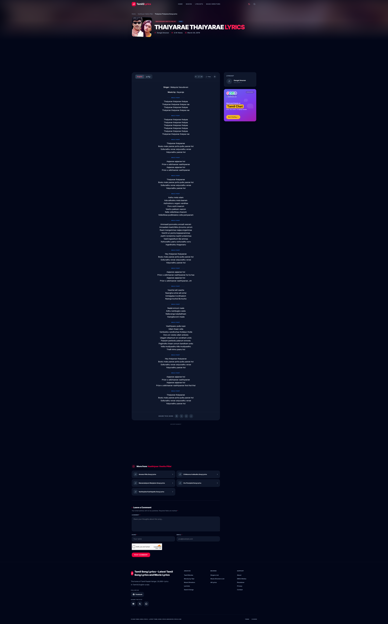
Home (180, 4)
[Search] (254, 4)
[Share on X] (139, 603)
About (239, 575)
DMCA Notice (241, 579)
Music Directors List (217, 579)
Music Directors (213, 4)
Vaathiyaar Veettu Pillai (145, 14)
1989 (180, 21)
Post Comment (141, 555)
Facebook (138, 594)
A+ (202, 76)
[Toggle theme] (249, 4)
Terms (247, 619)
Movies (189, 4)
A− (196, 76)
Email (179, 534)
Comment (136, 515)
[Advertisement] (194, 55)
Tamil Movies (188, 575)
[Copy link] (191, 416)
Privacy (239, 586)
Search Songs (189, 589)
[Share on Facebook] (177, 416)
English (139, 76)
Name (134, 534)
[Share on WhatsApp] (186, 416)
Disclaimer (240, 582)
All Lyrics (213, 582)
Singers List (214, 575)
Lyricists (199, 4)
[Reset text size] (198, 76)
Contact (240, 589)
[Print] (215, 76)
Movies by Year (189, 579)
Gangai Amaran (163, 33)
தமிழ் (148, 76)
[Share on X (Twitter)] (181, 416)
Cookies (254, 619)
